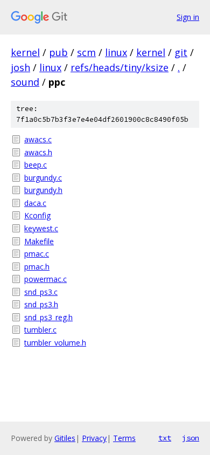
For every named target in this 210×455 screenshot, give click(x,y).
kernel (25, 52)
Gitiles (64, 438)
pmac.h (37, 266)
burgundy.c (43, 178)
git (180, 52)
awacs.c (38, 139)
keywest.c (41, 228)
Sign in (188, 17)
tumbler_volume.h (55, 342)
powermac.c (45, 279)
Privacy (94, 438)
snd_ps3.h (41, 304)
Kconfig (37, 215)
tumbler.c (40, 330)
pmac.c (36, 254)
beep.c (35, 165)
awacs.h (38, 152)
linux (116, 52)
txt (164, 438)
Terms (124, 438)
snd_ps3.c (41, 292)
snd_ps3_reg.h (48, 317)
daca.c (35, 203)
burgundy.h (43, 190)
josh (20, 67)
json (190, 438)
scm (86, 52)
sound (25, 81)
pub (58, 52)
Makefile (39, 241)
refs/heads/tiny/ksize (120, 67)
